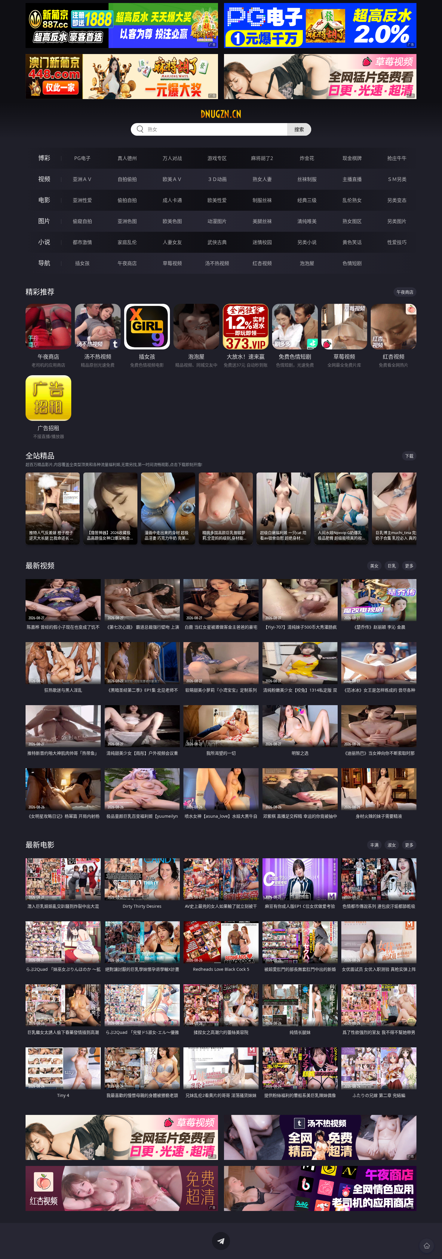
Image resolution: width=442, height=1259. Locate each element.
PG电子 (82, 158)
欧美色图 (172, 221)
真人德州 (127, 158)
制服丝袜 (262, 200)
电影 (44, 200)
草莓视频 (172, 263)
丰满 (374, 845)
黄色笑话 (352, 242)
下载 (409, 456)
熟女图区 (352, 221)
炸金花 (307, 158)
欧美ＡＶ (172, 179)
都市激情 (82, 242)
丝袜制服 (307, 179)
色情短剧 (352, 263)
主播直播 (352, 179)
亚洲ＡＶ (82, 179)
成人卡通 (172, 200)
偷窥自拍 (82, 221)
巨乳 (392, 566)
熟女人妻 (262, 179)
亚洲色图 (127, 221)
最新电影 (40, 845)
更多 (409, 566)
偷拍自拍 (127, 200)
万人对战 (172, 158)
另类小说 (307, 242)
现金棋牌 (352, 158)
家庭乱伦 (127, 242)
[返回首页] (426, 1246)
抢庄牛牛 (397, 158)
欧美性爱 (217, 200)
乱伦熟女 (352, 200)
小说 (44, 242)
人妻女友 (172, 242)
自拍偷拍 (127, 179)
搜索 (299, 129)
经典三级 (307, 200)
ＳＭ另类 (397, 179)
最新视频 (40, 565)
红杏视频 (262, 263)
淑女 (392, 845)
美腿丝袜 (262, 221)
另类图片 (397, 221)
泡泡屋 (307, 263)
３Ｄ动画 (217, 179)
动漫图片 (217, 221)
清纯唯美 (307, 221)
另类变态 (397, 200)
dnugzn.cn (221, 114)
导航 (44, 263)
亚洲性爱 (82, 200)
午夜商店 (127, 263)
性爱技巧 (397, 242)
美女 (374, 566)
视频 (44, 179)
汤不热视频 (217, 263)
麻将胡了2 (262, 158)
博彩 (44, 158)
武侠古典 (217, 242)
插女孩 (82, 263)
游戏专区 (217, 158)
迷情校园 (262, 242)
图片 (44, 221)
